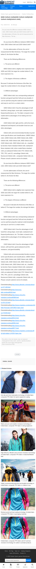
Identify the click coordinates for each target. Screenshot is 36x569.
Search (28, 560)
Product (12, 6)
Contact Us (23, 553)
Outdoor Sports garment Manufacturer (10, 14)
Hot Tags (11, 551)
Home (3, 6)
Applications (31, 6)
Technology (4, 8)
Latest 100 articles (14, 553)
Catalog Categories (25, 551)
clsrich (10, 361)
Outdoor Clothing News (28, 14)
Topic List (17, 551)
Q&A (11, 8)
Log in (24, 2)
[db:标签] (17, 354)
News (20, 6)
